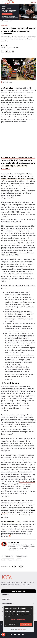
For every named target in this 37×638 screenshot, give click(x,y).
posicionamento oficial (12, 522)
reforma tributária (9, 88)
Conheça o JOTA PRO (18, 591)
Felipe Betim (4, 45)
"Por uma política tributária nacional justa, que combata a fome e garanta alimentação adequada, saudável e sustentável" (17, 176)
